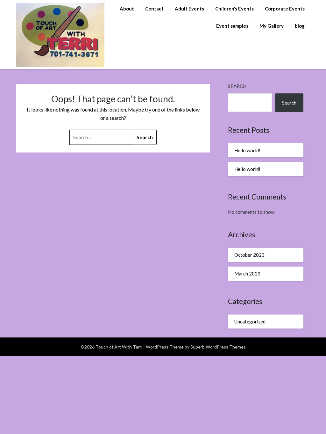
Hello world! (247, 150)
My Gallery (271, 26)
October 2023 (249, 255)
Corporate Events (285, 8)
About (127, 8)
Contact (154, 8)
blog (300, 26)
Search (237, 86)
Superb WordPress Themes (218, 346)
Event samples (232, 26)
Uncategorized (250, 321)
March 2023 (247, 273)
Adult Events (189, 8)
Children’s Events (234, 8)
